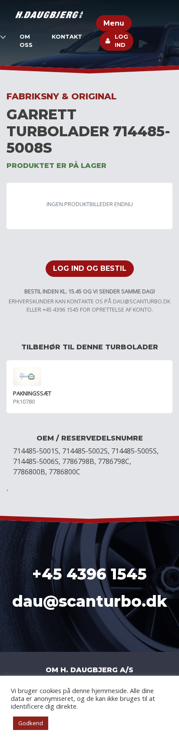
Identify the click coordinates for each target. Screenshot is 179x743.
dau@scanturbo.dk (141, 301)
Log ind (121, 40)
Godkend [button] (30, 723)
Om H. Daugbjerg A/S (89, 670)
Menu (113, 23)
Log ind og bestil (89, 268)
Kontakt (67, 36)
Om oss (26, 40)
